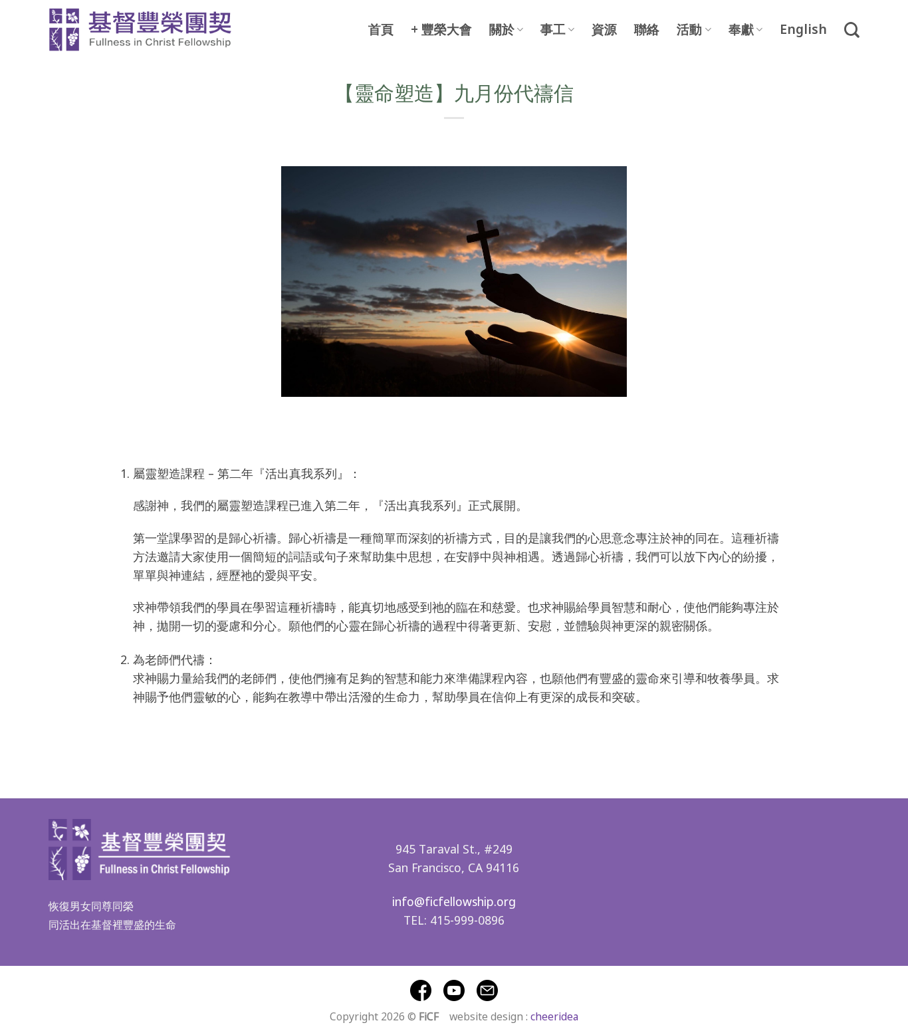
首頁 (381, 30)
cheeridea (554, 1015)
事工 (553, 30)
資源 (604, 30)
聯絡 (646, 30)
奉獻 (741, 30)
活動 (689, 30)
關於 (501, 30)
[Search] (851, 30)
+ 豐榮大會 (441, 30)
